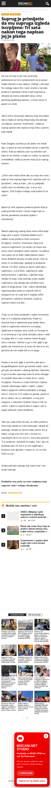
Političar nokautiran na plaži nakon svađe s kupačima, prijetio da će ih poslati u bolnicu (8, 635)
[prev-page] (24, 717)
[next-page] (27, 717)
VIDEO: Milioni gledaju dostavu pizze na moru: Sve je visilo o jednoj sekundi (25, 706)
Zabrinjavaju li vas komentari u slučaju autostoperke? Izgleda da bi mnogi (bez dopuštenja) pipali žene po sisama (8, 683)
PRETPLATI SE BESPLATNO (32, 781)
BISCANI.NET (12, 781)
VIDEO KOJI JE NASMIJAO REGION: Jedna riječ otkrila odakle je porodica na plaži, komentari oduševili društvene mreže (41, 708)
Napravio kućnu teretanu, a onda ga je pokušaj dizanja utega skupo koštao (8, 659)
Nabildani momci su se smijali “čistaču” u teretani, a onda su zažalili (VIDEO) (25, 659)
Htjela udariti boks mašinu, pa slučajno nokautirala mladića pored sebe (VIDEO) (41, 659)
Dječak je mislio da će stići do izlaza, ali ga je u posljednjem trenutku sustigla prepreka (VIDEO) (25, 635)
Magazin (14, 9)
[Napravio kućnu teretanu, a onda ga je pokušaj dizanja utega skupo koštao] (9, 650)
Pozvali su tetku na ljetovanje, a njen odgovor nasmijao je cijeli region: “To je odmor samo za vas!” (8, 706)
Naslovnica (5, 9)
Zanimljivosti (23, 9)
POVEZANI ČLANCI (17, 615)
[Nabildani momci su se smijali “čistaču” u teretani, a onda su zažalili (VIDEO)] (25, 650)
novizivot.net (15, 492)
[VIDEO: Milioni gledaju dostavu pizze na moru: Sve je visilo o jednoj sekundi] (25, 696)
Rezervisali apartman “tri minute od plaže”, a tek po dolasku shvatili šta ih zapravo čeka (25, 681)
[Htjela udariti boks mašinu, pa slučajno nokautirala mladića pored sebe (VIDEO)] (42, 650)
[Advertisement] (25, 580)
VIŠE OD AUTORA (34, 615)
